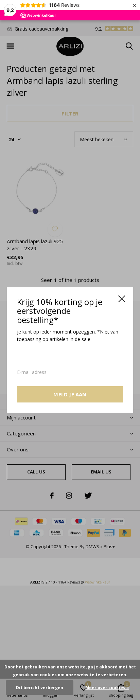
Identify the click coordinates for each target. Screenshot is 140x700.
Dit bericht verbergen (39, 687)
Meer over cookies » (107, 687)
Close (121, 298)
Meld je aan (69, 394)
